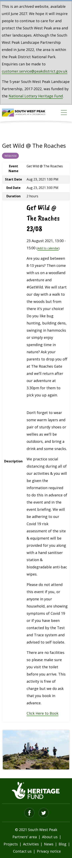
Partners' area (24, 836)
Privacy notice (49, 851)
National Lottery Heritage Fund (36, 96)
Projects (11, 844)
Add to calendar (48, 248)
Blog (62, 844)
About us (50, 836)
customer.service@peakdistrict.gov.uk (34, 71)
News (48, 844)
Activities (31, 844)
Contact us (22, 851)
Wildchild (10, 155)
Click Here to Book (42, 713)
